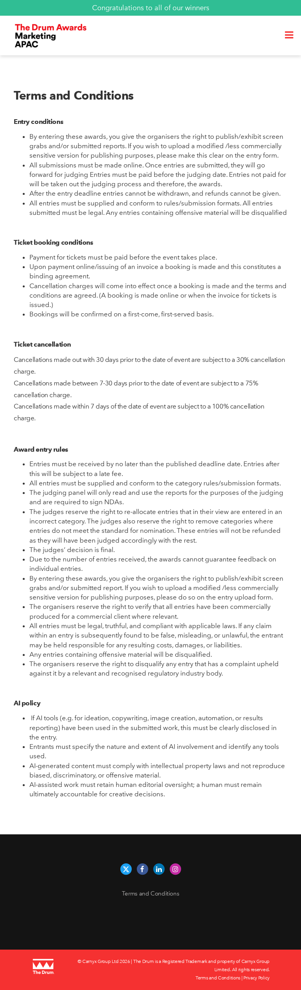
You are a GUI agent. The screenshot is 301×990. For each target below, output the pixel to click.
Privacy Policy (256, 978)
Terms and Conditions (151, 893)
